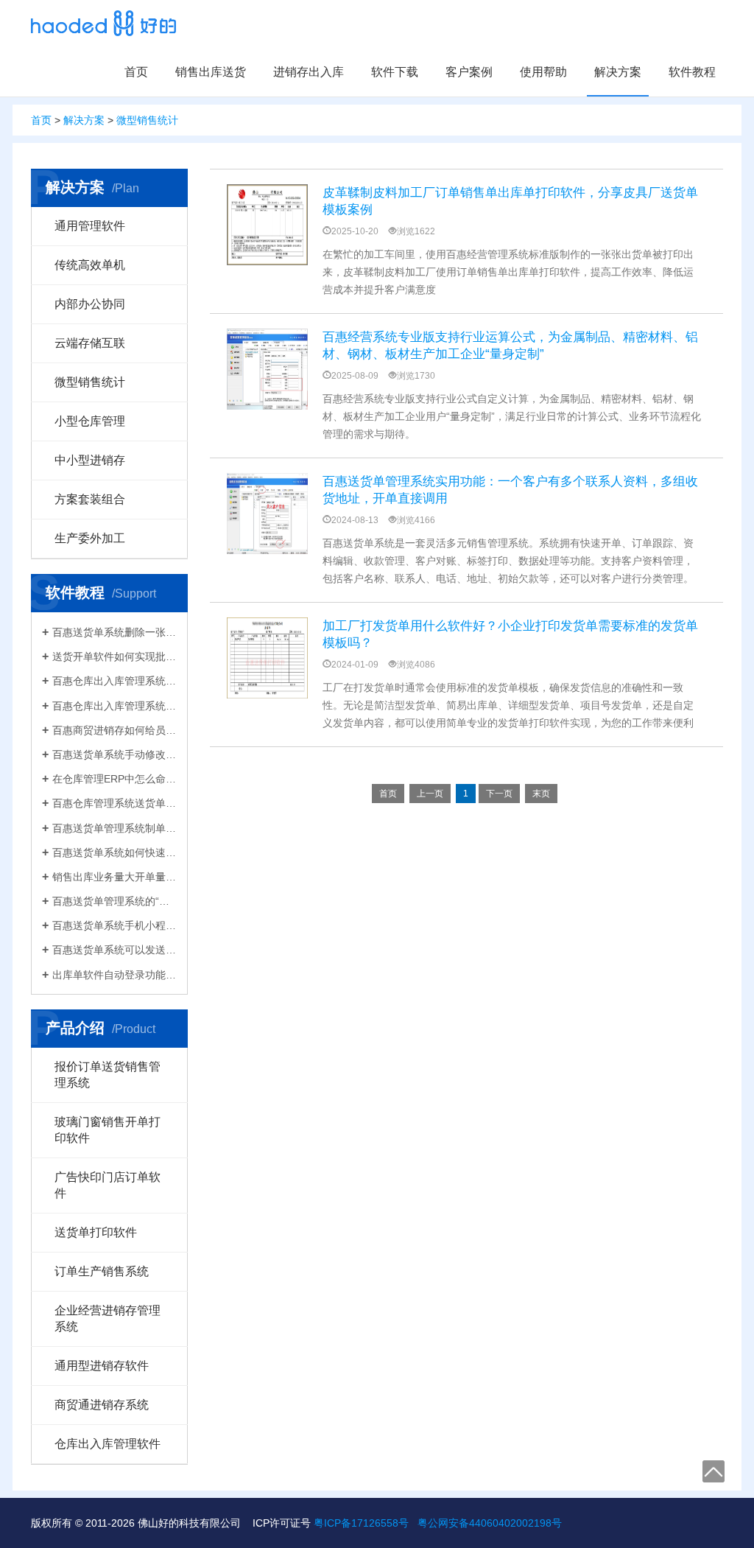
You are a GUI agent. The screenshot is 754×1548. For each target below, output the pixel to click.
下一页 (499, 793)
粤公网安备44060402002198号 (489, 1523)
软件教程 (692, 72)
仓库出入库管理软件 (107, 1443)
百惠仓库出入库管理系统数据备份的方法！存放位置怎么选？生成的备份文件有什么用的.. (114, 681)
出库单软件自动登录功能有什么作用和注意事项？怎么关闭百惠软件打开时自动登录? (114, 975)
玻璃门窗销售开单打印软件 (107, 1130)
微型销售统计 (147, 120)
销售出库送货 (210, 72)
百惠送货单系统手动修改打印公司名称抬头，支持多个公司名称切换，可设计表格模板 (114, 754)
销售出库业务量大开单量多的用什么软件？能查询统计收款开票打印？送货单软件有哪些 (114, 877)
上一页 (430, 793)
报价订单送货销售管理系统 (107, 1074)
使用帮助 (543, 72)
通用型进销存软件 (101, 1365)
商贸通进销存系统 (101, 1404)
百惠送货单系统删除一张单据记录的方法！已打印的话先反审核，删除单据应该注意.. (114, 632)
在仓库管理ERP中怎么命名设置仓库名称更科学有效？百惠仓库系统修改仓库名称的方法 (114, 779)
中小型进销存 (89, 460)
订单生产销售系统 (101, 1271)
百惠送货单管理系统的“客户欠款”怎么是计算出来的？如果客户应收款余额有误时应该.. (114, 901)
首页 (136, 72)
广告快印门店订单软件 (107, 1185)
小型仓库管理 (89, 421)
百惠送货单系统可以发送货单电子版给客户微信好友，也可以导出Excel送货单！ (114, 950)
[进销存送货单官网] (103, 23)
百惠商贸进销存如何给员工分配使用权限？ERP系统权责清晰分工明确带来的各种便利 (114, 730)
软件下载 (394, 72)
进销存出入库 (308, 72)
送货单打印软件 (95, 1232)
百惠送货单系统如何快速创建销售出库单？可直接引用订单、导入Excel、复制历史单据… (114, 852)
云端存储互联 (89, 343)
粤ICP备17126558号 (361, 1523)
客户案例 (469, 72)
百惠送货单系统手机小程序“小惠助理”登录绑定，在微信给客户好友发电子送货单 (114, 925)
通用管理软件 (89, 226)
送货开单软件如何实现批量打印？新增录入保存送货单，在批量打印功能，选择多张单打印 (114, 656)
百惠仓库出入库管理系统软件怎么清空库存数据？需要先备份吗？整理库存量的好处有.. (114, 706)
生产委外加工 (89, 538)
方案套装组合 (89, 499)
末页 (541, 793)
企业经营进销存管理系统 (107, 1318)
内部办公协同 (89, 304)
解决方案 (617, 72)
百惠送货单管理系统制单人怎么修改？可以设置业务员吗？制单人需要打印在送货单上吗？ (114, 828)
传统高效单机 (89, 265)
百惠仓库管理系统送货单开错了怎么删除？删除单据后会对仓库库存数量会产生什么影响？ (114, 803)
